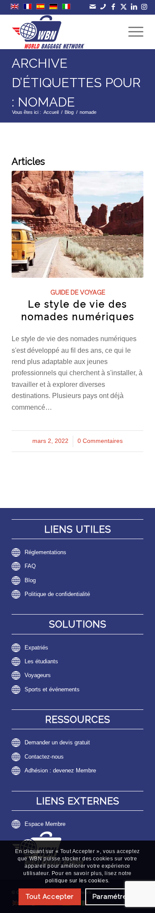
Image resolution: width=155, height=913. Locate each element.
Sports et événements (52, 689)
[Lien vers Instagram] (144, 6)
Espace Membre (45, 824)
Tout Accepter (50, 896)
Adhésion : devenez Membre (60, 770)
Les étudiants (41, 661)
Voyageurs (38, 675)
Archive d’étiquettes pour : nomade (76, 83)
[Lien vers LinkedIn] (134, 6)
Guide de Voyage (77, 292)
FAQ (30, 566)
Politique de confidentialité (57, 594)
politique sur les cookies (76, 881)
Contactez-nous (44, 756)
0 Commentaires (100, 441)
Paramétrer (111, 896)
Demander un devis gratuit (57, 742)
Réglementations (45, 552)
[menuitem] (131, 32)
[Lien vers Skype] (103, 6)
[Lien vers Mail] (92, 6)
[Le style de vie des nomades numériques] (77, 224)
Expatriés (36, 647)
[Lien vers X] (123, 6)
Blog (30, 580)
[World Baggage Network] (64, 32)
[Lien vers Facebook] (113, 6)
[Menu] (131, 32)
